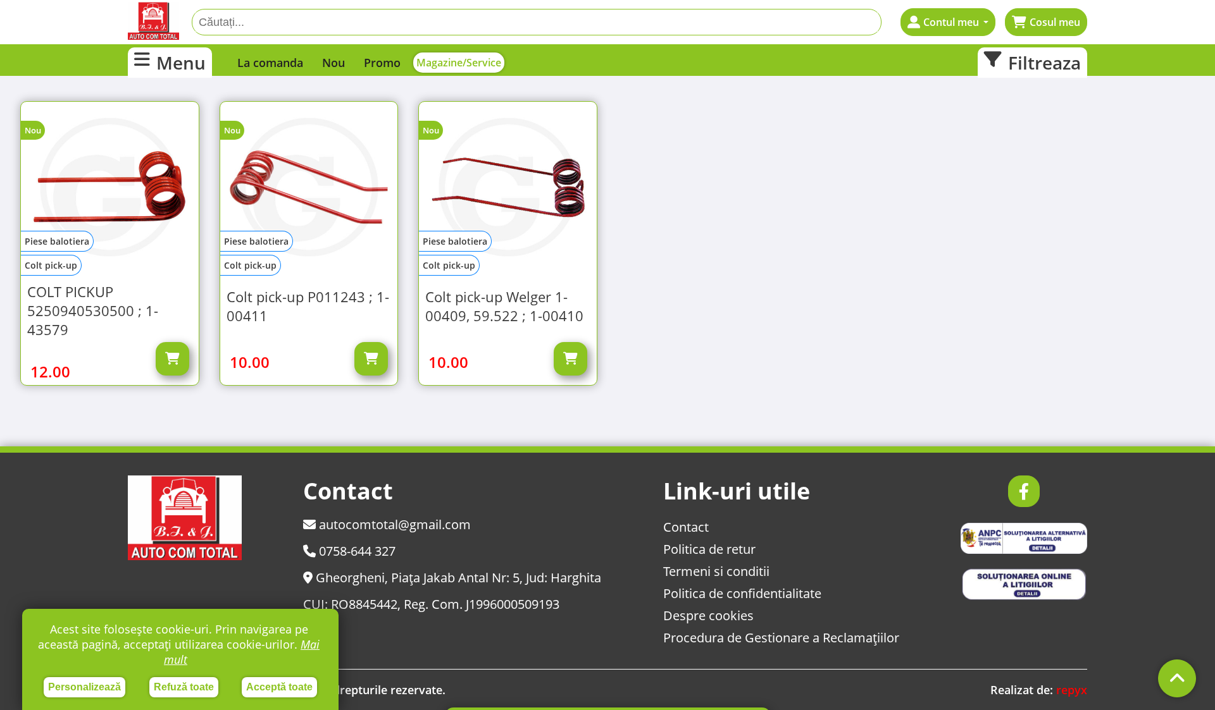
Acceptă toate (279, 687)
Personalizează (84, 687)
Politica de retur (709, 549)
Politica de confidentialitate (742, 593)
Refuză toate (184, 687)
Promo (382, 62)
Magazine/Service (458, 63)
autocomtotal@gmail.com (393, 524)
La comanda (270, 62)
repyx (1071, 689)
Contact (686, 527)
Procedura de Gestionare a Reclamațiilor (781, 637)
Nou (333, 62)
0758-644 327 (356, 551)
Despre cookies (708, 615)
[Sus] (1177, 678)
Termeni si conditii (716, 571)
